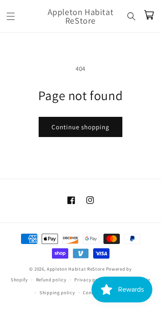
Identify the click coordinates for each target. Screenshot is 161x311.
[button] (10, 16)
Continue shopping (80, 127)
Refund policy (51, 280)
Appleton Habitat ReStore (76, 269)
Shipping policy (57, 293)
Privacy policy (90, 280)
